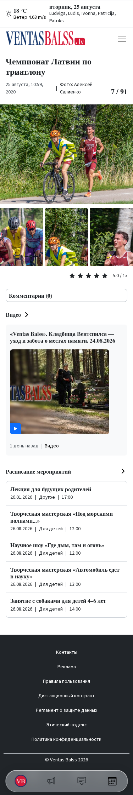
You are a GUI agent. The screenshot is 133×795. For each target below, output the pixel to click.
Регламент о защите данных (66, 710)
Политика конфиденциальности (66, 739)
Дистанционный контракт (66, 695)
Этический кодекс (66, 724)
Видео (13, 314)
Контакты (66, 652)
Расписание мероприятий (38, 471)
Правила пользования (66, 681)
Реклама (66, 666)
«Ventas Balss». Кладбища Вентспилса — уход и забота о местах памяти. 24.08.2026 (62, 337)
